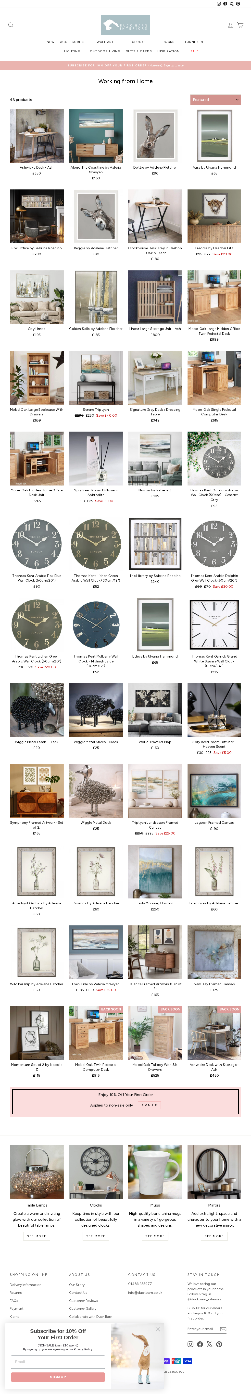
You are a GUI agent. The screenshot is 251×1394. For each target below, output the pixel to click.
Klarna (15, 1317)
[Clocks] (96, 1172)
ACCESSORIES (72, 42)
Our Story (77, 1285)
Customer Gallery (82, 1309)
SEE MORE (36, 1236)
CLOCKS (139, 42)
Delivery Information (25, 1285)
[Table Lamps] (37, 1172)
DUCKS (169, 42)
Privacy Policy (83, 1349)
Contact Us (78, 1293)
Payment (17, 1309)
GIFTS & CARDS (139, 51)
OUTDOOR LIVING (105, 51)
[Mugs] (155, 1172)
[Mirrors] (214, 1172)
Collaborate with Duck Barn (90, 1317)
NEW (51, 42)
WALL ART (105, 42)
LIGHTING (72, 51)
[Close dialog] (158, 1329)
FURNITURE (194, 42)
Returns (16, 1293)
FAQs (14, 1301)
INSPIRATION (168, 51)
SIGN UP (58, 1377)
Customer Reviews (83, 1301)
